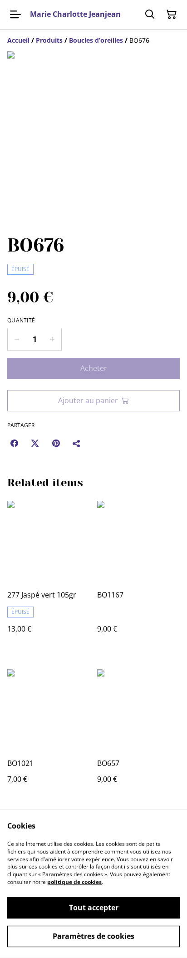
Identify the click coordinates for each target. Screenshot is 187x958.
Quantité (21, 320)
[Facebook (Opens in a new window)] (14, 443)
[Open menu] (15, 15)
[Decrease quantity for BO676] (16, 339)
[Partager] (77, 443)
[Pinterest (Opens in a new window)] (56, 443)
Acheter (93, 368)
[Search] (150, 15)
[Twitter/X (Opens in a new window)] (35, 443)
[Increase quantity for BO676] (52, 339)
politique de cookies (74, 882)
